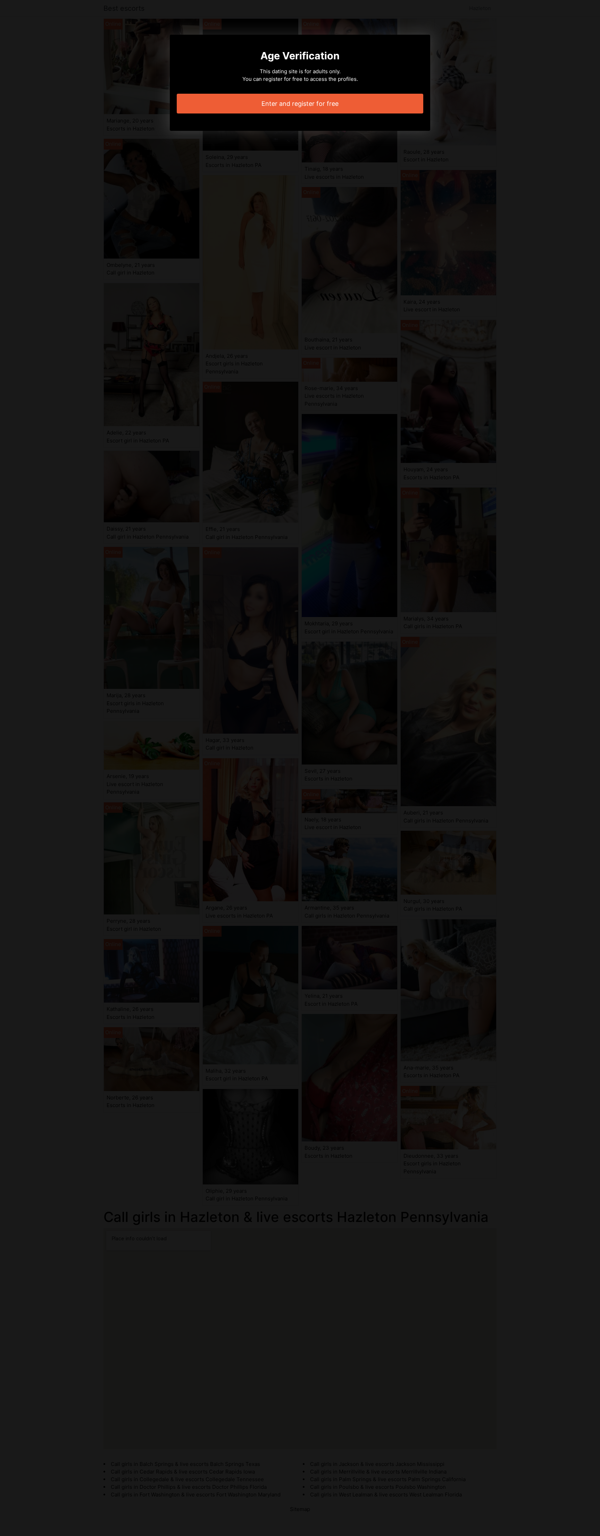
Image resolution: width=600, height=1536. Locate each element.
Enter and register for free (300, 103)
